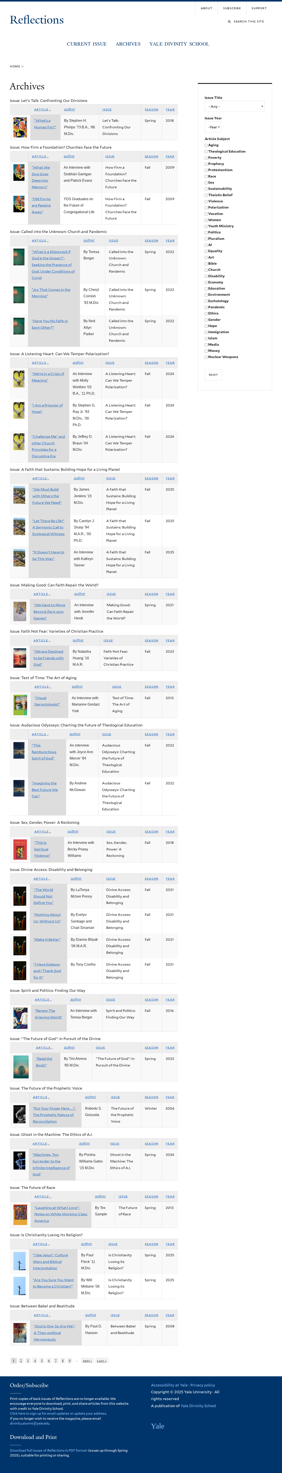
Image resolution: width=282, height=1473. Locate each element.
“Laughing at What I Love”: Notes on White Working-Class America (60, 1214)
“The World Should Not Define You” (43, 896)
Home (15, 66)
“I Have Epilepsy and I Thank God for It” (47, 971)
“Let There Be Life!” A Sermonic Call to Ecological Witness (48, 527)
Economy (215, 282)
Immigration (218, 332)
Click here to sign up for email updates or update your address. (58, 1414)
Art (211, 257)
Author (69, 109)
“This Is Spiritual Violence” (42, 849)
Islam (212, 338)
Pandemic (216, 307)
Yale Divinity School (179, 43)
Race (212, 176)
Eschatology (218, 301)
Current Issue (87, 43)
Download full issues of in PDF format (48, 1451)
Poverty (214, 157)
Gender (214, 320)
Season (151, 109)
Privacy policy (202, 1385)
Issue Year (213, 118)
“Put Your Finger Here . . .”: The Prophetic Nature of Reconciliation (54, 1115)
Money (214, 351)
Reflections (38, 20)
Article (41, 109)
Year (170, 109)
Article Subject (217, 139)
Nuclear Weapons (223, 357)
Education (216, 288)
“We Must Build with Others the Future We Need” (47, 496)
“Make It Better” (47, 939)
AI (210, 245)
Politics (214, 232)
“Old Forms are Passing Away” (41, 205)
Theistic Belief (220, 195)
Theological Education (227, 151)
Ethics (213, 313)
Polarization (218, 207)
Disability (216, 276)
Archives (128, 43)
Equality (215, 251)
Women (214, 220)
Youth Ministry (221, 226)
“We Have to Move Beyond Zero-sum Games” (49, 611)
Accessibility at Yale (169, 1385)
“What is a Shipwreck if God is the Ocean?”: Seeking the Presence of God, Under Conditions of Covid (53, 265)
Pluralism (216, 239)
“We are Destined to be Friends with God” (48, 658)
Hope (212, 326)
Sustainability (220, 189)
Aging (213, 145)
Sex (211, 182)
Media (213, 344)
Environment (219, 294)
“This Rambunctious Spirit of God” (44, 751)
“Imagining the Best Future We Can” (45, 789)
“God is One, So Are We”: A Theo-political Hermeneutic (54, 1332)
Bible (212, 263)
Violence (215, 201)
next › (87, 1360)
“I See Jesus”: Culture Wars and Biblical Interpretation (50, 1261)
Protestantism (220, 170)
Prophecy (216, 164)
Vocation (215, 214)
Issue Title (213, 98)
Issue (107, 109)
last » (102, 1360)
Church (214, 270)
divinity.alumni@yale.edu (29, 1423)
